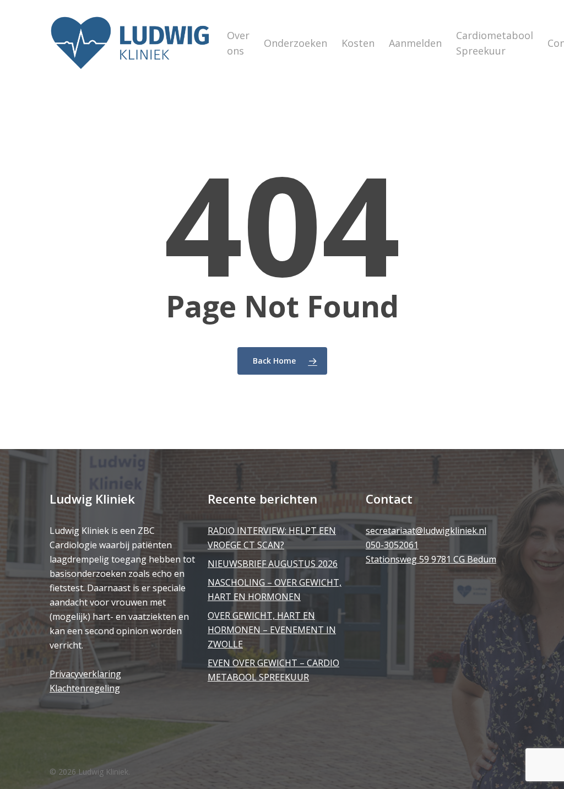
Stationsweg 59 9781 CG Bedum (431, 559)
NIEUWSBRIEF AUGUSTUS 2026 (273, 564)
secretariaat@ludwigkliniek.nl (426, 531)
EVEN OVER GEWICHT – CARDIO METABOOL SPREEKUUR (273, 670)
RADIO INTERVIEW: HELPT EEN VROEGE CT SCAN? (272, 538)
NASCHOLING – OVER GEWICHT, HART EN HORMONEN (274, 589)
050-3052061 (392, 545)
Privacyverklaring (85, 674)
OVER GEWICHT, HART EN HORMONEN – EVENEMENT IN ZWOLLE (272, 629)
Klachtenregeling (85, 688)
